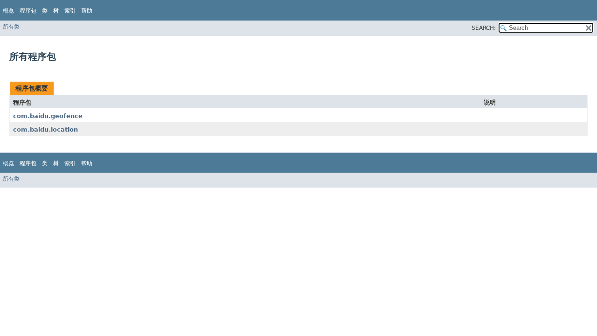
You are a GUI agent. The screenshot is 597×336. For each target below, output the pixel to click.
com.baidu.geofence (48, 115)
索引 (70, 10)
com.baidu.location (45, 129)
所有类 (11, 26)
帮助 (86, 10)
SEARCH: (484, 28)
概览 (8, 10)
